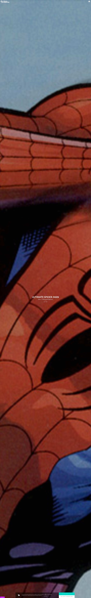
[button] (67, 593)
